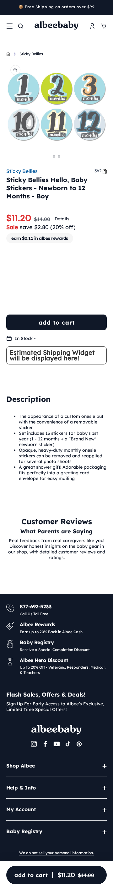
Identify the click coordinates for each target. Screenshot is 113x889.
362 (98, 171)
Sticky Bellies (31, 53)
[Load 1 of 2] (53, 156)
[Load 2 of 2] (59, 156)
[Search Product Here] (21, 26)
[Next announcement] (104, 7)
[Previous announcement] (8, 7)
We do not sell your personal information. (56, 852)
